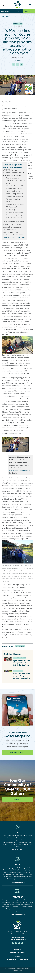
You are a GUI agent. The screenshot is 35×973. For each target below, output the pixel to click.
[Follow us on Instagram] (16, 943)
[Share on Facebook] (17, 64)
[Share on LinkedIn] (13, 64)
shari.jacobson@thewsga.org (14, 238)
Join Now (17, 799)
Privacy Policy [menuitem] (17, 970)
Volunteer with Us (17, 914)
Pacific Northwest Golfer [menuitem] (17, 963)
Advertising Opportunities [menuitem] (17, 952)
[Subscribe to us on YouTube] (22, 943)
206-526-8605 (20, 937)
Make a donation (17, 882)
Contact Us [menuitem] (17, 949)
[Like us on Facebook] (13, 943)
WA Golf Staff (18, 57)
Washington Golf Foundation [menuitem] (17, 959)
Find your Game (17, 850)
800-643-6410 (21, 939)
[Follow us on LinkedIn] (19, 943)
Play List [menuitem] (17, 11)
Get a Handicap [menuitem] (6, 11)
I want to (28, 11)
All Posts (6, 16)
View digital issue (16, 752)
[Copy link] (21, 64)
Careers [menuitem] (17, 956)
